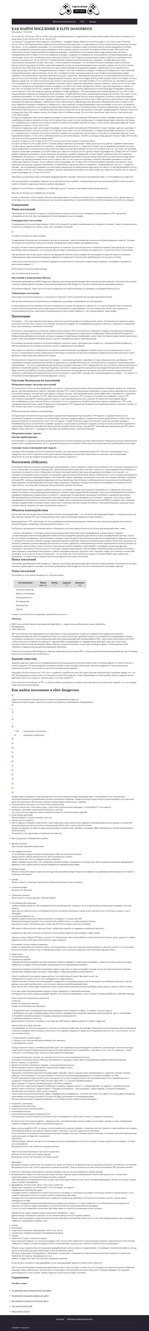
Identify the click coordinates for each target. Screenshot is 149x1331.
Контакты (60, 1319)
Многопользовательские (64, 21)
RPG (82, 21)
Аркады (92, 21)
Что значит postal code (22, 1306)
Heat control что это (21, 1311)
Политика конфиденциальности (80, 1319)
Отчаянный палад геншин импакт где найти (31, 1290)
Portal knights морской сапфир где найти (30, 1295)
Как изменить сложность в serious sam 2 (30, 1301)
